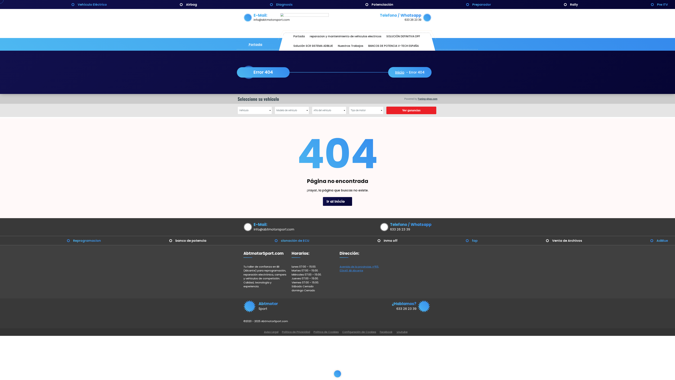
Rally (574, 4)
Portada (255, 44)
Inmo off (390, 240)
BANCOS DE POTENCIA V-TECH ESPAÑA (393, 46)
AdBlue (662, 240)
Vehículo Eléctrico (92, 4)
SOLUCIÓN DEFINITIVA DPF (403, 36)
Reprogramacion (87, 240)
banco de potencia (190, 240)
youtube (402, 332)
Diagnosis (284, 4)
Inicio (399, 72)
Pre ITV (662, 4)
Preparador (481, 4)
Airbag (191, 4)
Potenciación (382, 4)
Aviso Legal (271, 332)
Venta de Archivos (567, 240)
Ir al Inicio (336, 201)
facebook (386, 332)
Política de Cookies (326, 332)
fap (475, 240)
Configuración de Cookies (359, 332)
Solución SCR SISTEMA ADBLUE (313, 46)
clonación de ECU (295, 240)
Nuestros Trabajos (350, 46)
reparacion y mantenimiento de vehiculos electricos (345, 36)
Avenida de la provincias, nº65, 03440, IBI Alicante (359, 269)
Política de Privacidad (296, 332)
